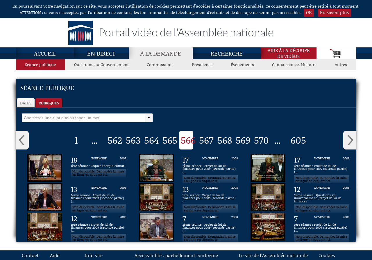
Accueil (45, 53)
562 (115, 140)
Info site (94, 255)
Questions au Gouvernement (101, 64)
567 (206, 140)
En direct (101, 53)
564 (151, 140)
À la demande (160, 53)
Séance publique (40, 64)
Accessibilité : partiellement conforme (176, 255)
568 (224, 140)
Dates (25, 103)
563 (133, 140)
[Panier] (336, 53)
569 (243, 140)
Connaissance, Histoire (294, 64)
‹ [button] (22, 140)
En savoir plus (334, 12)
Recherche (227, 53)
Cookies (327, 255)
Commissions (160, 64)
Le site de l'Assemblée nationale (273, 255)
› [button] (349, 140)
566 (188, 140)
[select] (83, 117)
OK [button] (309, 12)
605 (298, 140)
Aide (54, 255)
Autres (341, 64)
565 (169, 140)
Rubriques (49, 103)
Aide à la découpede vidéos (289, 53)
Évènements (242, 64)
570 (261, 140)
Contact (30, 255)
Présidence (202, 64)
